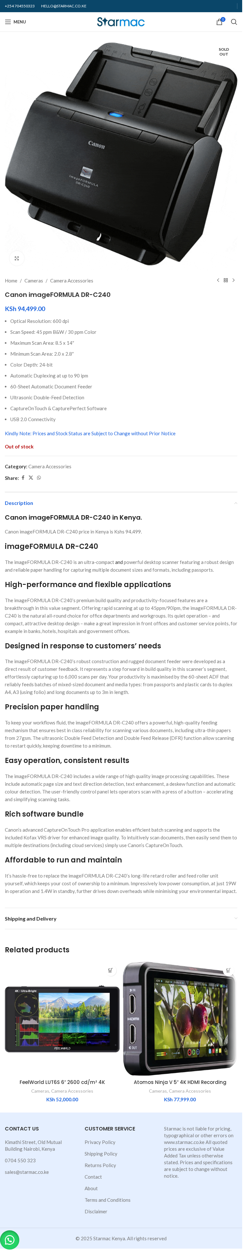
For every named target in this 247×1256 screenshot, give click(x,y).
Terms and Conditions (108, 1200)
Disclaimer (96, 1211)
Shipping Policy (101, 1153)
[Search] (234, 21)
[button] (9, 1240)
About (91, 1188)
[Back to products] (226, 280)
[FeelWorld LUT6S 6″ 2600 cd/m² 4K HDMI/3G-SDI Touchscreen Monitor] (62, 1019)
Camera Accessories (71, 280)
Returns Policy (100, 1165)
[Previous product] (218, 280)
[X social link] (31, 477)
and (119, 562)
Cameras (33, 280)
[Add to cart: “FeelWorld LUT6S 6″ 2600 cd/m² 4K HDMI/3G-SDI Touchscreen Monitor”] (110, 970)
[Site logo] (121, 21)
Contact (93, 1177)
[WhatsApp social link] (39, 477)
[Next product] (233, 280)
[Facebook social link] (23, 477)
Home (11, 280)
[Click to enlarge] (17, 258)
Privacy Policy (100, 1142)
